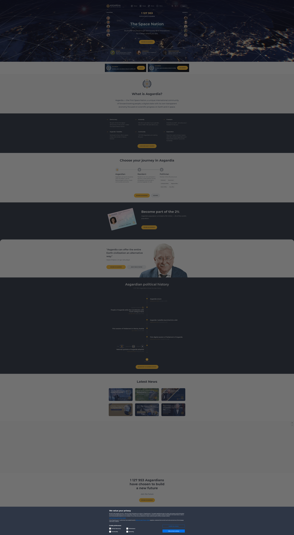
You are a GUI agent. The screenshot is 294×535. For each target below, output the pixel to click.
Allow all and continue (173, 531)
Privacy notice (146, 520)
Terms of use (139, 520)
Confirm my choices (174, 526)
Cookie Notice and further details (117, 518)
